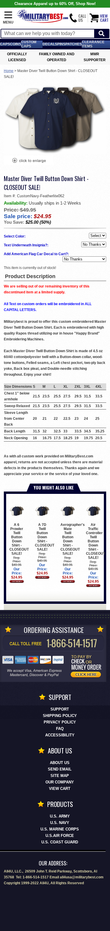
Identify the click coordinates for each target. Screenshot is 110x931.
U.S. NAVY (59, 822)
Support (59, 709)
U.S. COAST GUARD (59, 842)
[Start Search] (101, 34)
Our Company (59, 782)
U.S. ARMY (60, 816)
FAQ (60, 728)
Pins (61, 44)
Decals (50, 44)
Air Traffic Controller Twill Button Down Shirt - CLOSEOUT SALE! (95, 541)
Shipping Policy (60, 715)
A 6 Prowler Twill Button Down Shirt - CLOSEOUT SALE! (19, 539)
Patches (73, 44)
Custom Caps (28, 44)
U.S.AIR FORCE (59, 835)
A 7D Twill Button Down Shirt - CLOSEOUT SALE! (44, 537)
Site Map (59, 775)
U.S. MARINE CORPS (59, 829)
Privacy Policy (60, 722)
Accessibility (60, 735)
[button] (8, 18)
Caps (5, 44)
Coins (15, 44)
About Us (60, 762)
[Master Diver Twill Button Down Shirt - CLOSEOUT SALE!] (29, 161)
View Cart (59, 788)
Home (8, 71)
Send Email (60, 769)
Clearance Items (93, 44)
